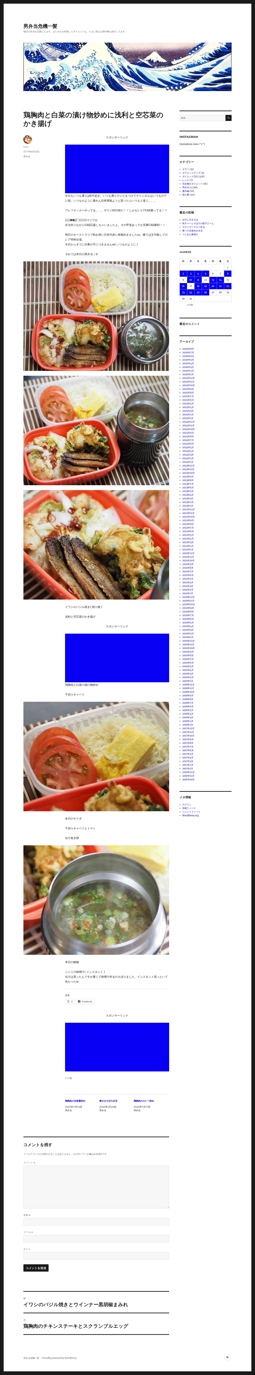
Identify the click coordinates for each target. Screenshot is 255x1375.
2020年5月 (188, 622)
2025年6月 (188, 399)
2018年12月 (188, 684)
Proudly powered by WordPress (59, 1358)
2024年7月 (188, 440)
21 (220, 286)
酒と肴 (185, 194)
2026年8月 (188, 348)
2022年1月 (187, 549)
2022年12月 (188, 509)
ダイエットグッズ (191, 172)
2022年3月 (188, 542)
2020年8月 (188, 611)
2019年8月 (188, 655)
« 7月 (190, 304)
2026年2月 (188, 370)
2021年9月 (188, 564)
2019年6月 (188, 662)
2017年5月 (187, 753)
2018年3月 (187, 717)
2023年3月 (187, 498)
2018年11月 (188, 688)
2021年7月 (187, 571)
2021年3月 (187, 586)
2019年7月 (188, 659)
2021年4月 (187, 582)
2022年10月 (188, 516)
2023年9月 (188, 476)
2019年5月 (188, 666)
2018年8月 (187, 699)
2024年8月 (188, 436)
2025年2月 (188, 414)
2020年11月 (188, 600)
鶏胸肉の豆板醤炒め (75, 1100)
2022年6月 (188, 531)
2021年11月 (188, 556)
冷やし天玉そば (190, 219)
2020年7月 (188, 615)
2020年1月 (187, 637)
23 (183, 292)
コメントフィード (191, 811)
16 (183, 286)
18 (198, 286)
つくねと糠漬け (190, 234)
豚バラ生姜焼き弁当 (192, 230)
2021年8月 (187, 567)
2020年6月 (188, 618)
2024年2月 (188, 458)
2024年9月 (188, 432)
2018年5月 (187, 710)
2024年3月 (188, 454)
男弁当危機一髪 (40, 26)
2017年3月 (187, 761)
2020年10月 (188, 604)
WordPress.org (190, 815)
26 (205, 292)
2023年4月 (188, 494)
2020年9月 (188, 608)
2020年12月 (188, 597)
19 (205, 286)
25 (198, 292)
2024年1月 (187, 462)
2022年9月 (188, 520)
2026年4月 (188, 363)
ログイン (186, 804)
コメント (29, 1162)
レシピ (185, 180)
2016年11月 (188, 775)
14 (220, 279)
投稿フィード (189, 808)
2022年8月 (188, 524)
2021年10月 (188, 560)
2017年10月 (188, 735)
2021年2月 (187, 589)
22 (227, 286)
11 (198, 279)
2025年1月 (187, 418)
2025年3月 (188, 410)
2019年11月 (188, 644)
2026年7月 (188, 352)
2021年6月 (188, 575)
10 (190, 279)
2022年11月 (188, 513)
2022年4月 (188, 538)
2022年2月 (188, 545)
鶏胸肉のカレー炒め (144, 1100)
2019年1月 (187, 681)
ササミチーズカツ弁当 (193, 227)
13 (213, 279)
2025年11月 (188, 381)
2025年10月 (188, 385)
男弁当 (26, 156)
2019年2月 (188, 677)
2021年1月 (187, 593)
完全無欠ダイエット (192, 183)
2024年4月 (188, 451)
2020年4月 (188, 626)
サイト (27, 1249)
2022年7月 (188, 527)
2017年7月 (187, 746)
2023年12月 (188, 465)
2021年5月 (187, 578)
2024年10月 (188, 429)
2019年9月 (188, 651)
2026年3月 (188, 367)
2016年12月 (188, 772)
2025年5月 (188, 403)
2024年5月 (188, 447)
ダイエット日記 (190, 176)
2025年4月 (188, 407)
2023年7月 (188, 483)
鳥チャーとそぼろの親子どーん (198, 223)
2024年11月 (188, 425)
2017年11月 (188, 732)
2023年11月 (188, 469)
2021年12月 (188, 553)
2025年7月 (188, 396)
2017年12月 (188, 728)
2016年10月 (188, 779)
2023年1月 (187, 505)
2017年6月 (188, 750)
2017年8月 (187, 743)
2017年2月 (187, 764)
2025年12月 (188, 378)
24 (190, 292)
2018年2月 (187, 721)
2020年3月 (188, 629)
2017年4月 (187, 757)
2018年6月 (188, 706)
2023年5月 (188, 491)
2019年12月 (188, 640)
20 (212, 286)
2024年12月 (188, 421)
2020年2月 (188, 633)
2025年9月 (188, 389)
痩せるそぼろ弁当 (108, 1100)
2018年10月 (188, 691)
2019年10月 (188, 648)
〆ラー (185, 169)
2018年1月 (187, 724)
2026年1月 (188, 374)
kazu (26, 146)
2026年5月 (188, 359)
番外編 (185, 191)
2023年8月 (188, 480)
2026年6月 (188, 356)
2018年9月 (188, 695)
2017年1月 (187, 768)
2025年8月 (188, 392)
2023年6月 (188, 487)
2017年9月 (188, 739)
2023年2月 (188, 502)
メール (28, 1232)
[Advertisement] (118, 169)
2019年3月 (187, 673)
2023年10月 (188, 472)
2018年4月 (187, 713)
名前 (26, 1215)
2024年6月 (188, 443)
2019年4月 (188, 670)
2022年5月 (188, 535)
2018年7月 (187, 702)
